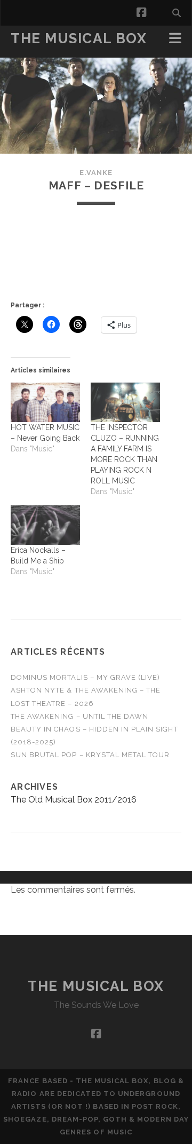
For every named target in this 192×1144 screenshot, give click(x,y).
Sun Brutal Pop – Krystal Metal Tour (90, 755)
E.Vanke (96, 173)
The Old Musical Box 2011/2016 (74, 800)
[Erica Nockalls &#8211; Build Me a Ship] (45, 525)
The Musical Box (79, 38)
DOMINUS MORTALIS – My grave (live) (85, 677)
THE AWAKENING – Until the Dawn (79, 716)
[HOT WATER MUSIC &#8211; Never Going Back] (45, 402)
